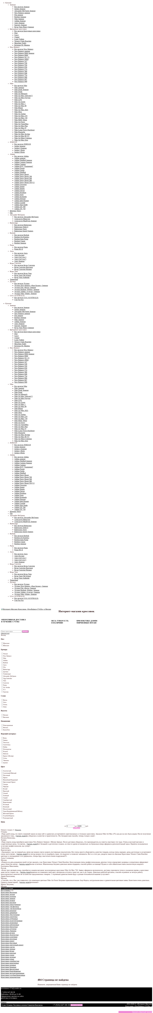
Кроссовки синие (7, 955)
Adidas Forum (19, 168)
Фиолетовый (7, 809)
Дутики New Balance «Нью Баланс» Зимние (31, 285)
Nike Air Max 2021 (21, 110)
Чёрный (5, 786)
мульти (5, 763)
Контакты (39, 1005)
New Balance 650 (20, 67)
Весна (5, 700)
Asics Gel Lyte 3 (20, 257)
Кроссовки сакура (8, 947)
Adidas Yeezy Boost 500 (23, 178)
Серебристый (7, 800)
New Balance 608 (20, 73)
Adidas (5, 660)
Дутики (5, 672)
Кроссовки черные (8, 949)
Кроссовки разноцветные (10, 977)
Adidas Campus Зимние (23, 162)
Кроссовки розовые (8, 965)
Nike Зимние (19, 19)
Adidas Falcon (19, 191)
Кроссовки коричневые (10, 963)
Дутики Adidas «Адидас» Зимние (27, 292)
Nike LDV (18, 100)
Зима (4, 707)
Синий (5, 793)
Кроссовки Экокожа (8, 931)
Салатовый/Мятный (9, 773)
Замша (5, 740)
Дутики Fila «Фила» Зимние (25, 287)
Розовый (6, 804)
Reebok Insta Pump (21, 239)
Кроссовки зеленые (8, 957)
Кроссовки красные (8, 953)
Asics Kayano (19, 255)
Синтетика (6, 745)
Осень (5, 704)
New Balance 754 (20, 75)
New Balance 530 (20, 63)
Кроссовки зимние (8, 898)
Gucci (16, 35)
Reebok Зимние (20, 17)
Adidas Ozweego (20, 184)
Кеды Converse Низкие (23, 269)
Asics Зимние (19, 23)
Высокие (6, 717)
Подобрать (76, 828)
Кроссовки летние (8, 894)
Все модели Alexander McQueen (26, 217)
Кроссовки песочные (9, 939)
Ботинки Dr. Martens (22, 45)
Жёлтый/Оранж (8, 813)
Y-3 (4, 690)
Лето (4, 702)
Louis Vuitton (19, 39)
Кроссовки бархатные (9, 927)
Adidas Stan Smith (21, 205)
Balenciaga (6, 669)
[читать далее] (21, 836)
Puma (5, 685)
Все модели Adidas (21, 156)
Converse (6, 683)
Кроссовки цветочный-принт (12, 945)
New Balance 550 (20, 65)
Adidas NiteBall (20, 172)
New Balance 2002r (21, 59)
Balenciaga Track (20, 229)
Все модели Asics (21, 253)
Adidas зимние (19, 158)
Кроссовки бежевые (8, 967)
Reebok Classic (19, 241)
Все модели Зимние (21, 7)
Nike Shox (18, 112)
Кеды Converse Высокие (23, 267)
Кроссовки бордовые (9, 943)
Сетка (5, 758)
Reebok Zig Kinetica (21, 237)
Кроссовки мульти (8, 933)
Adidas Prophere (20, 193)
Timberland (14, 279)
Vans (4, 681)
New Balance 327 (20, 61)
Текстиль (6, 742)
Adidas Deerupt (20, 199)
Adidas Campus (20, 164)
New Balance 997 (20, 79)
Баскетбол (6, 730)
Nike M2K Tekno (20, 120)
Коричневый (7, 802)
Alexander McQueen (9, 676)
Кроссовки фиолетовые (10, 969)
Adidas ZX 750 (19, 209)
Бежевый (6, 807)
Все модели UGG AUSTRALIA (26, 298)
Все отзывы (5, 890)
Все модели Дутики (21, 283)
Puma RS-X (18, 249)
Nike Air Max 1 (20, 104)
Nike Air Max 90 (20, 106)
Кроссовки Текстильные (10, 915)
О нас (4, 1005)
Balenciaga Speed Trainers (23, 231)
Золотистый (7, 771)
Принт (5, 777)
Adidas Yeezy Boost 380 (23, 180)
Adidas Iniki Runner (21, 201)
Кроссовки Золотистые (10, 935)
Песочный (6, 775)
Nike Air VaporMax (21, 124)
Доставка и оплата (20, 1005)
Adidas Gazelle (19, 203)
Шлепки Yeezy (15, 211)
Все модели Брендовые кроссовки (27, 31)
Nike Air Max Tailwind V (23, 96)
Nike (4, 658)
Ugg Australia (7, 678)
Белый (5, 789)
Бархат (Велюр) (8, 756)
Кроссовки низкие (8, 900)
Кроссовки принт (7, 941)
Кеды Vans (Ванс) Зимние (24, 27)
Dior (16, 33)
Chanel (16, 37)
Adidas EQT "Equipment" (23, 166)
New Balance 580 (20, 71)
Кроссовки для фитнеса (10, 907)
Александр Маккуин (22, 219)
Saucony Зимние (20, 25)
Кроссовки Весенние (9, 892)
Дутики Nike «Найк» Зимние (25, 294)
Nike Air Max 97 (20, 128)
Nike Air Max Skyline (22, 134)
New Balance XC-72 (21, 57)
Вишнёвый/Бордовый (10, 780)
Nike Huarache (19, 132)
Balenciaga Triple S (21, 227)
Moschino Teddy (20, 43)
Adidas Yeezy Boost (21, 174)
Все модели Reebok (21, 235)
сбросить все (5, 633)
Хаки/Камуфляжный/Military (13, 811)
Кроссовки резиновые (9, 923)
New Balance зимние (22, 13)
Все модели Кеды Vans (23, 273)
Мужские (6, 643)
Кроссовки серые (7, 959)
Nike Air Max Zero (21, 140)
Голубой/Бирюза (8, 816)
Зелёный (6, 795)
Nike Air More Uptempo (23, 138)
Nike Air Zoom (19, 102)
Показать (18, 830)
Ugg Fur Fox (19, 300)
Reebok (5, 663)
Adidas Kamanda (20, 197)
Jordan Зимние (19, 9)
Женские (6, 645)
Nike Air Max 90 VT (21, 136)
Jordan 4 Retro (19, 152)
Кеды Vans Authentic (22, 277)
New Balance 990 (20, 77)
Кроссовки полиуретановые (11, 921)
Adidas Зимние (20, 21)
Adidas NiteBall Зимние (23, 160)
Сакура (5, 784)
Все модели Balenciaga (22, 225)
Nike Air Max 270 (20, 116)
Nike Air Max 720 (20, 118)
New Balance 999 (20, 81)
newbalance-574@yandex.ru (11, 988)
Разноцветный (8, 818)
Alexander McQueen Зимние (25, 11)
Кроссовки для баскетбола (11, 909)
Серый (5, 798)
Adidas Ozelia (19, 170)
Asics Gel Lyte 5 (20, 259)
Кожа (5, 738)
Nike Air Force (19, 122)
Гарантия (31, 1005)
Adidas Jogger (19, 186)
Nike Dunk (18, 92)
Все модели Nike (20, 86)
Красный (6, 791)
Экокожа (6, 760)
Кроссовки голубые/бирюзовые (13, 975)
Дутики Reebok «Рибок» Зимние (26, 290)
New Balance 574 (20, 69)
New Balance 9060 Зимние (24, 53)
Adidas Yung (19, 195)
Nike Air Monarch (20, 94)
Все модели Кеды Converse (24, 265)
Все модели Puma (21, 247)
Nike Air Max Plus (21, 126)
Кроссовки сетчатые (8, 929)
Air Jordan (6, 687)
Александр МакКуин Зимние (25, 221)
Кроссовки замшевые (9, 913)
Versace (5, 654)
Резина (5, 751)
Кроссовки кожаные (8, 911)
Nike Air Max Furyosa (22, 98)
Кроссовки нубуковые (9, 919)
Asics (4, 665)
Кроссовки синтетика (9, 917)
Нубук (5, 747)
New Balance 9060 (21, 55)
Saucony (6, 692)
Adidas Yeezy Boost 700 (23, 176)
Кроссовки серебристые (10, 961)
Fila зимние (18, 15)
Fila (11, 213)
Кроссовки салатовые (9, 937)
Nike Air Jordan (20, 114)
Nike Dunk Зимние (21, 90)
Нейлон (5, 754)
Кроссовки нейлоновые (10, 925)
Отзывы (9, 1005)
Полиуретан (7, 749)
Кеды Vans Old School (22, 275)
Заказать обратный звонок (142, 1012)
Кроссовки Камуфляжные (11, 971)
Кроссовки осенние (8, 896)
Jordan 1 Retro (19, 150)
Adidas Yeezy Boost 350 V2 (24, 182)
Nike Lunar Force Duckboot (24, 130)
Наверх (3, 1002)
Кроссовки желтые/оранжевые (12, 973)
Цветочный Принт (9, 782)
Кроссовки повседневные (11, 905)
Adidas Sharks (19, 189)
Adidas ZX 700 (19, 207)
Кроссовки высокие (8, 902)
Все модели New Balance (23, 49)
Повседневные (8, 725)
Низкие (5, 715)
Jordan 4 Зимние (20, 148)
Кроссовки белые (7, 951)
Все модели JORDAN (22, 144)
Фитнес (5, 727)
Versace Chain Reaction (22, 41)
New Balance (7, 656)
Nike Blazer (18, 108)
